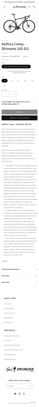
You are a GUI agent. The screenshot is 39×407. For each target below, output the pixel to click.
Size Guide (7, 340)
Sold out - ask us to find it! (19, 118)
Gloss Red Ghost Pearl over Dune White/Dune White (20, 72)
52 (13, 81)
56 (26, 81)
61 (5, 85)
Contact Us (8, 304)
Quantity (4, 90)
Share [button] (5, 261)
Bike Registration (10, 354)
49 (6, 81)
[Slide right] (24, 37)
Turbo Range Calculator (12, 345)
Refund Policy (8, 318)
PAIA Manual (8, 322)
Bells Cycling (16, 403)
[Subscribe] (30, 386)
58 (33, 81)
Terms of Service (9, 313)
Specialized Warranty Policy (13, 350)
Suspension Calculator (11, 336)
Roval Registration (10, 359)
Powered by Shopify (25, 403)
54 (19, 81)
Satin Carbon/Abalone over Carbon (17, 66)
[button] (4, 7)
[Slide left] (15, 37)
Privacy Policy (8, 308)
